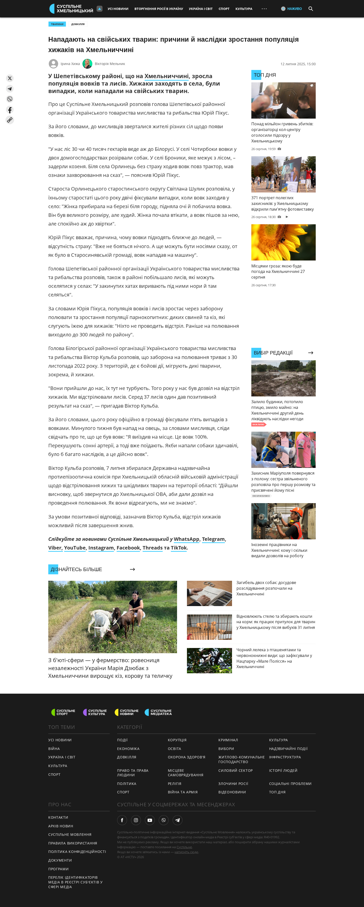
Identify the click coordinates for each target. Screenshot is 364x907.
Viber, (55, 547)
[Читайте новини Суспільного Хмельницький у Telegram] (177, 820)
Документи (60, 860)
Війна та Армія (183, 792)
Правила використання (72, 843)
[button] (9, 78)
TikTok (179, 547)
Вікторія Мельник (110, 63)
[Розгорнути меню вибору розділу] (100, 9)
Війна (54, 748)
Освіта (174, 748)
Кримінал (228, 740)
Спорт (224, 8)
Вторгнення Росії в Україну (158, 8)
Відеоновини (232, 792)
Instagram (101, 547)
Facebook (128, 547)
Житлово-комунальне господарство (241, 759)
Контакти (58, 817)
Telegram (213, 539)
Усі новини (118, 8)
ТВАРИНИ (57, 24)
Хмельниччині (167, 76)
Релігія (175, 783)
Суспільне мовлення (70, 834)
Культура (243, 8)
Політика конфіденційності (77, 851)
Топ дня (277, 792)
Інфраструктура (285, 757)
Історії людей (283, 770)
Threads (153, 547)
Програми (58, 869)
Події (122, 740)
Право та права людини (133, 772)
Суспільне (184, 847)
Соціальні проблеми (290, 783)
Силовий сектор (235, 770)
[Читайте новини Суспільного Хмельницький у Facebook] (122, 820)
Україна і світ (201, 8)
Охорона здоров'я (187, 757)
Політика (126, 783)
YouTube (75, 547)
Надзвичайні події (288, 748)
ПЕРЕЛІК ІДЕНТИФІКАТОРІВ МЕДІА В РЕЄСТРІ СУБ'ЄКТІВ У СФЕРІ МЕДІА (75, 882)
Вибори (226, 748)
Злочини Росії (233, 783)
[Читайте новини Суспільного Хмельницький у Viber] (164, 820)
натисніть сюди (186, 852)
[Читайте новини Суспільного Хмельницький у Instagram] (136, 820)
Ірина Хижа (70, 63)
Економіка (128, 748)
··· (264, 8)
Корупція (177, 740)
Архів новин (60, 826)
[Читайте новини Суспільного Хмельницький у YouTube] (150, 820)
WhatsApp (186, 539)
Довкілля (78, 24)
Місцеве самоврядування (186, 772)
